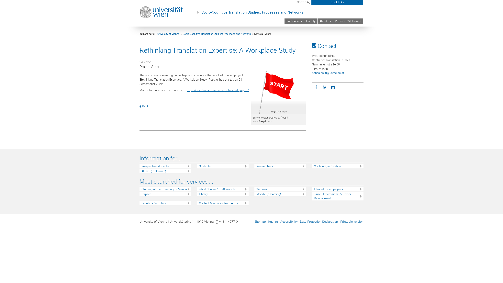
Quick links (337, 2)
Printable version (351, 221)
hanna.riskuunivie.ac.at (328, 73)
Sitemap (260, 221)
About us (325, 21)
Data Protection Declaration (319, 221)
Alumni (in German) (153, 171)
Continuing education (327, 166)
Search (302, 2)
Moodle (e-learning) (268, 194)
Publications (294, 21)
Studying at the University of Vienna (164, 189)
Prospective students (155, 166)
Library (203, 194)
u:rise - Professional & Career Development (332, 196)
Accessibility (289, 221)
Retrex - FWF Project (348, 21)
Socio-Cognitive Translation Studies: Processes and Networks (252, 12)
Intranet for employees (328, 189)
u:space (146, 194)
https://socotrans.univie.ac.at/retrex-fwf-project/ (218, 90)
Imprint (273, 221)
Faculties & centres (153, 203)
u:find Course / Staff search (217, 189)
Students (205, 166)
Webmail (261, 189)
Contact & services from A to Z (219, 203)
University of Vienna (168, 33)
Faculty (310, 21)
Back (145, 106)
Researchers (264, 166)
